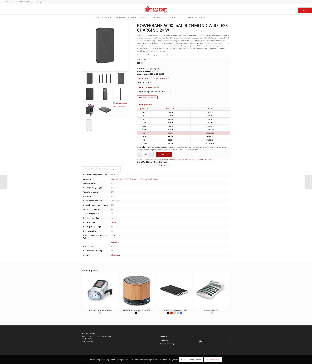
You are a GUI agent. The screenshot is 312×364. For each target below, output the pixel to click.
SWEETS (172, 18)
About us (163, 336)
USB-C (113, 235)
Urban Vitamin (199, 159)
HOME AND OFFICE (159, 18)
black (113, 242)
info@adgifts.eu (40, 2)
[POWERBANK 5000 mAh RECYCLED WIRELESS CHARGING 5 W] (308, 182)
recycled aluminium (151, 179)
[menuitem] (209, 18)
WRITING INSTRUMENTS (197, 18)
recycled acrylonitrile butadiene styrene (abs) (127, 179)
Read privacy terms (170, 360)
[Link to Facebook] (304, 2)
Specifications (89, 169)
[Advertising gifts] (156, 9)
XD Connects (209, 159)
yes (112, 209)
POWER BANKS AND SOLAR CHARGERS (175, 159)
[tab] (89, 168)
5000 (112, 205)
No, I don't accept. (213, 360)
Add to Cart (164, 155)
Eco (193, 159)
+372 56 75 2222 (23, 2)
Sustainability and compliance (108, 169)
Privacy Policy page (167, 344)
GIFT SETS (132, 18)
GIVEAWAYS (144, 18)
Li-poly (113, 222)
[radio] (138, 63)
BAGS (97, 18)
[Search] (209, 18)
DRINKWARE (107, 18)
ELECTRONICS (120, 18)
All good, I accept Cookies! (191, 360)
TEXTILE (181, 18)
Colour (140, 60)
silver (117, 242)
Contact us (164, 340)
